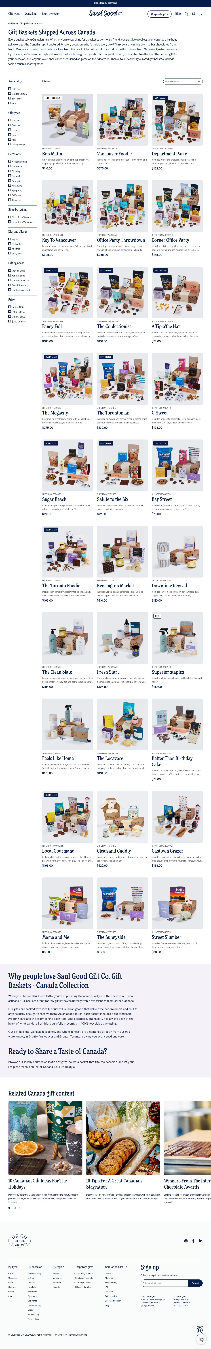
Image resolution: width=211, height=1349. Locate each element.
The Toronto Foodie (61, 586)
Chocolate (12, 1278)
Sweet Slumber (166, 937)
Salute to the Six (112, 499)
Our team (109, 1291)
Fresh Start (108, 672)
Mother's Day (33, 1314)
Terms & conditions (78, 1334)
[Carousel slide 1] (9, 1208)
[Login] (194, 14)
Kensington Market (115, 586)
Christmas (32, 1300)
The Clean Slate (57, 672)
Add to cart (68, 119)
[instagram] (186, 1241)
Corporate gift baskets (84, 1273)
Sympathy (32, 1296)
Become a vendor (113, 1300)
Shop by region (51, 14)
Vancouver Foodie (114, 154)
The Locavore (110, 758)
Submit (195, 1283)
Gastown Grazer (167, 851)
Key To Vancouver (59, 240)
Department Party (169, 154)
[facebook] (193, 1241)
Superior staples (168, 672)
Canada (56, 1287)
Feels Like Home (58, 758)
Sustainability (111, 1282)
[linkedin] (201, 1241)
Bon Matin (52, 154)
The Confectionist (114, 326)
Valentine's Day (34, 1305)
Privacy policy (60, 1334)
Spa (10, 1296)
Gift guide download (83, 1287)
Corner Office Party (170, 240)
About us (109, 1278)
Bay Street (162, 499)
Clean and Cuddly (114, 851)
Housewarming (34, 1273)
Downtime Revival (169, 586)
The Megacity (55, 413)
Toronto (56, 1273)
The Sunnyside (111, 937)
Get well (31, 1282)
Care (10, 1273)
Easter (31, 1309)
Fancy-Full (52, 326)
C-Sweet (160, 413)
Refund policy (111, 1296)
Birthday (31, 1278)
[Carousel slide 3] (20, 1208)
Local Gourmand (58, 851)
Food (10, 1282)
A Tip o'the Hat (166, 326)
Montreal (57, 1282)
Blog (178, 14)
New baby (32, 1287)
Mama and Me (55, 937)
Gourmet (12, 1287)
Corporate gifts (159, 14)
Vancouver (57, 1278)
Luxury (11, 1291)
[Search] (186, 14)
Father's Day (33, 1319)
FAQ (106, 1287)
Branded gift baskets (83, 1278)
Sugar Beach (54, 499)
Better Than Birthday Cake (172, 761)
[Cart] (201, 14)
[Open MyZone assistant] (201, 1339)
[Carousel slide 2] (15, 1208)
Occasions (31, 14)
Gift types (14, 14)
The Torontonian (113, 413)
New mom (32, 1291)
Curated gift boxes (82, 1282)
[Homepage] (105, 14)
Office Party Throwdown (121, 240)
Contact (108, 1273)
